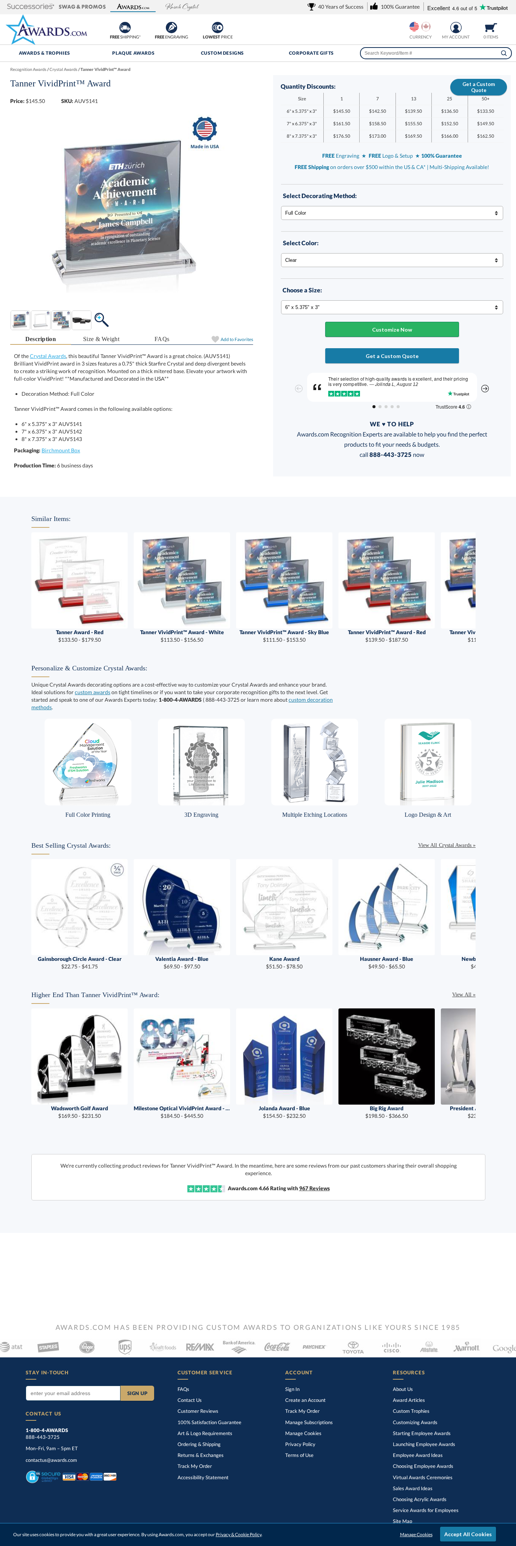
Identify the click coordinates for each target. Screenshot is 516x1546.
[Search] (504, 53)
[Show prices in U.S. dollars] (414, 26)
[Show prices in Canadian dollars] (426, 26)
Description (40, 339)
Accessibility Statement (203, 1477)
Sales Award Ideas (413, 1488)
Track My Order (195, 1466)
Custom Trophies (411, 1411)
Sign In (292, 1389)
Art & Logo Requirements (205, 1433)
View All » (464, 994)
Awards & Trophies (44, 53)
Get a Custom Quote (478, 87)
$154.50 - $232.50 (284, 1112)
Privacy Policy (300, 1444)
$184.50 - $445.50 (182, 1112)
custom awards (92, 692)
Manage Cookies (303, 1433)
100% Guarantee (209, 1422)
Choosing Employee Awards (423, 1466)
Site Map (402, 1521)
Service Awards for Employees (426, 1510)
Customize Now (392, 329)
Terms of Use (299, 1455)
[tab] (40, 339)
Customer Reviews (198, 1411)
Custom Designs (222, 53)
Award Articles (409, 1400)
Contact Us (190, 1400)
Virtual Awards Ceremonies (423, 1477)
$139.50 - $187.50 (387, 636)
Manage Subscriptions (309, 1422)
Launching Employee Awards (424, 1444)
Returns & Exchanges (201, 1455)
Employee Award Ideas (418, 1455)
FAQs (161, 339)
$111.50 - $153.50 (284, 636)
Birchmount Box (61, 450)
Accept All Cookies (468, 1534)
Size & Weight (101, 339)
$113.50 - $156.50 (182, 636)
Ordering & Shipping (199, 1444)
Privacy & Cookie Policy (238, 1534)
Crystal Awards (48, 356)
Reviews (314, 1188)
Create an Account (305, 1400)
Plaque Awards (133, 53)
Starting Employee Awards (422, 1433)
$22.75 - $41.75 (80, 963)
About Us (403, 1389)
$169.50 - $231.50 (79, 1112)
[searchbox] (436, 53)
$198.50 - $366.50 (386, 1112)
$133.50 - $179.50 (80, 636)
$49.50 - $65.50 (386, 963)
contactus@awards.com (51, 1460)
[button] (30, 7)
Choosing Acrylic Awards (419, 1499)
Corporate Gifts (311, 53)
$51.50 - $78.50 (284, 963)
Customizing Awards (415, 1422)
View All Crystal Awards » (447, 845)
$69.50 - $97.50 (182, 963)
